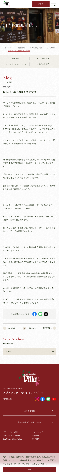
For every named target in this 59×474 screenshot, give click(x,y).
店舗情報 (21, 48)
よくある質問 (29, 411)
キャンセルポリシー (11, 435)
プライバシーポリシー (12, 432)
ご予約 (40, 4)
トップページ (8, 48)
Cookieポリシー (41, 460)
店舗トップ (16, 58)
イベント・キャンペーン (16, 64)
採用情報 (35, 435)
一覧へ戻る (31, 328)
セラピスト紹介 (42, 64)
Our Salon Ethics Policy (12, 439)
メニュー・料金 (42, 58)
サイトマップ (37, 432)
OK (29, 469)
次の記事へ (47, 328)
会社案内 (35, 439)
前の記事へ (12, 328)
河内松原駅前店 (36, 48)
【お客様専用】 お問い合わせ (29, 422)
